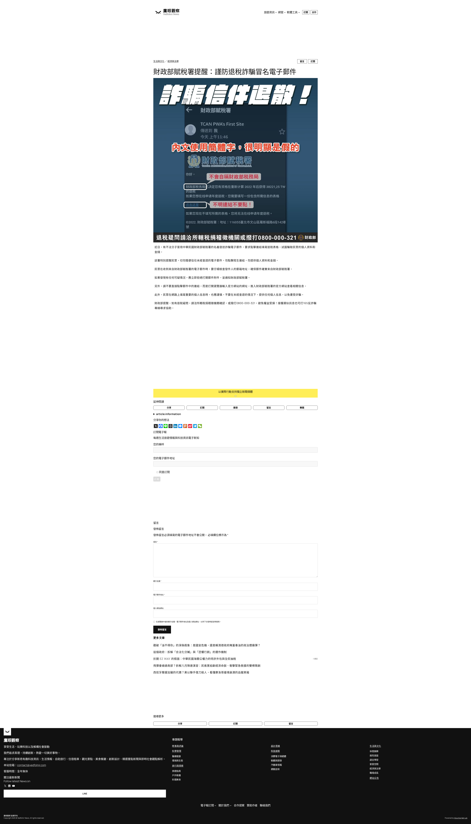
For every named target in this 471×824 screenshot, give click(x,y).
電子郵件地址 (159, 594)
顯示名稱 (157, 581)
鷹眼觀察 (171, 10)
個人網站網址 (158, 608)
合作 (314, 12)
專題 (302, 407)
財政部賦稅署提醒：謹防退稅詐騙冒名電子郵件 (224, 71)
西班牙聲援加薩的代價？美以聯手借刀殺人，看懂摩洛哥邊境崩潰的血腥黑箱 (201, 672)
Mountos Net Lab (460, 818)
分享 (169, 407)
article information (168, 414)
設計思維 (275, 746)
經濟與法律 (173, 61)
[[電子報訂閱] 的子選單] (215, 805)
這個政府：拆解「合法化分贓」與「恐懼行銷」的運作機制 (190, 652)
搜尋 (235, 407)
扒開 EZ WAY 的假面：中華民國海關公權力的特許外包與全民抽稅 (194, 658)
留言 (302, 61)
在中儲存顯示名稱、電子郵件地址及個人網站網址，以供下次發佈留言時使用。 (188, 621)
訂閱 (306, 12)
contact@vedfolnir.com (31, 765)
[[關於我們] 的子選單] (230, 805)
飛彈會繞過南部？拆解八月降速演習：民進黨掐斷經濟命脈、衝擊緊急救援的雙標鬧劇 (207, 665)
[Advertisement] (227, 38)
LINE (84, 793)
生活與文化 (158, 61)
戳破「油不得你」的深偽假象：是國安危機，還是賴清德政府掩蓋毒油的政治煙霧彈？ (207, 645)
